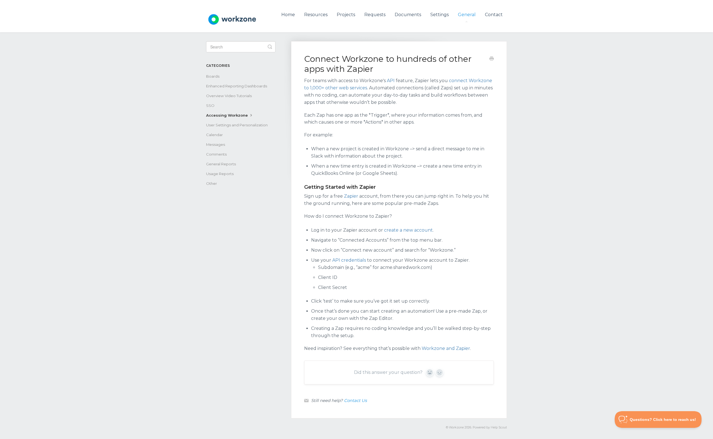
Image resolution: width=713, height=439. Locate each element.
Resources (316, 14)
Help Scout (499, 427)
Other (211, 183)
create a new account (408, 230)
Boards (212, 76)
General (467, 14)
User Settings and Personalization (237, 125)
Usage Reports (220, 173)
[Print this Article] (491, 59)
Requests (374, 14)
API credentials (349, 260)
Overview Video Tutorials (229, 96)
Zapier (351, 196)
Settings (439, 14)
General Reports (221, 164)
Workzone (456, 427)
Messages (215, 144)
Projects (346, 14)
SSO (210, 105)
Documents (408, 14)
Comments (216, 154)
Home (288, 14)
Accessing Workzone (227, 115)
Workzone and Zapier (446, 348)
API (391, 80)
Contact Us (355, 400)
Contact (494, 14)
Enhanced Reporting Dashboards (236, 86)
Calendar (214, 135)
